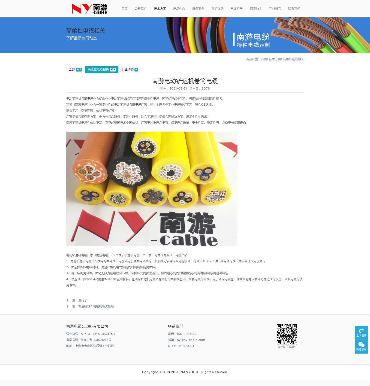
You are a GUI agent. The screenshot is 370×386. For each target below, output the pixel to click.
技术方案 (160, 8)
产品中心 (179, 8)
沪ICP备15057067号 (96, 340)
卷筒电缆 (87, 98)
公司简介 (141, 8)
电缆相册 (237, 8)
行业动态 (129, 69)
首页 (125, 8)
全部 (75, 69)
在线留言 (275, 8)
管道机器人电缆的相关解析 (96, 306)
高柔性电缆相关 (293, 59)
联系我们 (294, 8)
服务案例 (198, 8)
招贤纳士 (256, 8)
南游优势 (218, 8)
